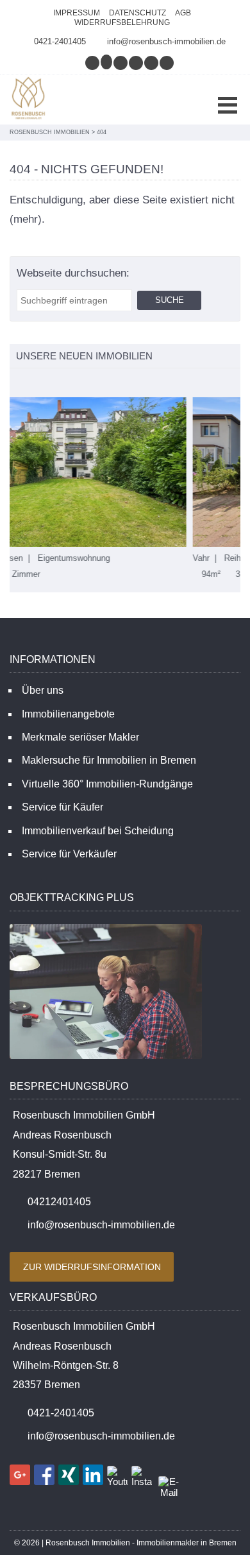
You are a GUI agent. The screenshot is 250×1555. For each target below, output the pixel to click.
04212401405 (59, 1201)
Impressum (76, 12)
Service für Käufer (62, 807)
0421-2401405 (60, 41)
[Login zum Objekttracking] (106, 1058)
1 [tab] (16, 383)
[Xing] (136, 62)
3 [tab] (43, 383)
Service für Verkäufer (69, 853)
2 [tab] (30, 383)
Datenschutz (137, 12)
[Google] (107, 62)
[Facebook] (121, 62)
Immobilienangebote (68, 714)
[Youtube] (167, 62)
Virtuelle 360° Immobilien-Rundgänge (107, 783)
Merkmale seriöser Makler (80, 737)
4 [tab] (57, 383)
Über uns (42, 690)
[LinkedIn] (152, 62)
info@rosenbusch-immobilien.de (166, 41)
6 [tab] (83, 383)
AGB (183, 12)
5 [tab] (70, 383)
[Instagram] (93, 62)
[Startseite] (29, 100)
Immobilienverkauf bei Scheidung (98, 830)
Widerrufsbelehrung (122, 22)
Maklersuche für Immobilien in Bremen (109, 760)
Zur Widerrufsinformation (92, 1267)
